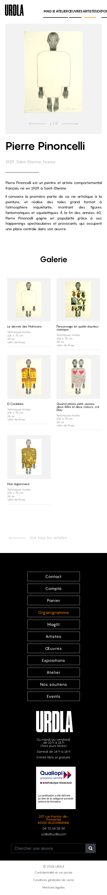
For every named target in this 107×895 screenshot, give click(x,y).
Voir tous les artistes (48, 537)
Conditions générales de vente (53, 880)
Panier (53, 600)
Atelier (62, 11)
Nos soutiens (53, 684)
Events (53, 696)
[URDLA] (14, 9)
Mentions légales (53, 887)
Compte (53, 588)
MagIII (53, 624)
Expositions (53, 660)
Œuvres (75, 11)
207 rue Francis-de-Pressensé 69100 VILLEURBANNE (53, 820)
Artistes (90, 11)
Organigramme (53, 612)
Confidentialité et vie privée (53, 872)
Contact (53, 576)
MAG (49, 11)
